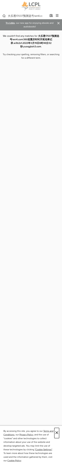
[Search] (4, 15)
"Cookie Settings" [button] (43, 449)
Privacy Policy (26, 434)
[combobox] (25, 15)
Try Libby (10, 23)
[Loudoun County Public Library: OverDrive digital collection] (31, 6)
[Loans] (51, 16)
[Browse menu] (57, 16)
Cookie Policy (14, 460)
